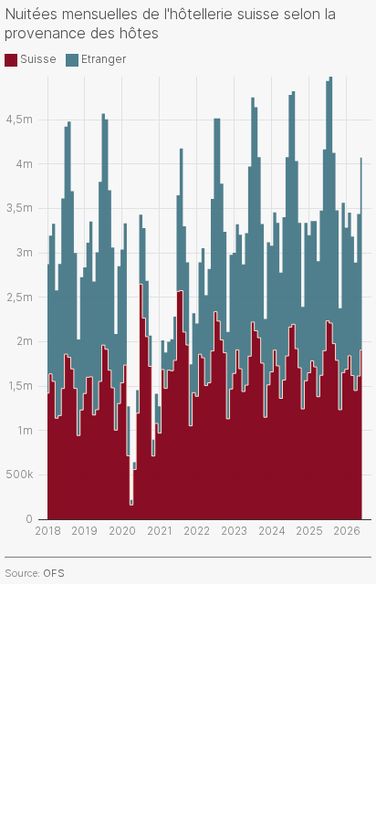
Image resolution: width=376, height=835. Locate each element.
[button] (31, 59)
